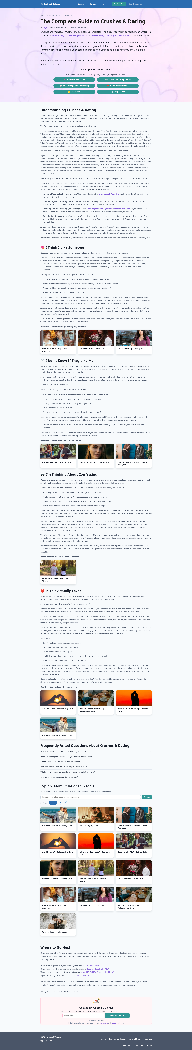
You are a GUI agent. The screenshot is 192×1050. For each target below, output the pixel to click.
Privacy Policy (103, 1023)
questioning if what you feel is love (110, 35)
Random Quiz (119, 4)
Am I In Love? (83, 975)
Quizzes (81, 4)
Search (147, 797)
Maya (45, 28)
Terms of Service (116, 1023)
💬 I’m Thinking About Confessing (74, 86)
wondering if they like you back (69, 35)
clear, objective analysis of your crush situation (108, 208)
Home (42, 15)
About (105, 4)
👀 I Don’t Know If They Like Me (117, 80)
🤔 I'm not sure (74, 92)
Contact (148, 1039)
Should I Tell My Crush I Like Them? (97, 972)
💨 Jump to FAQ (118, 92)
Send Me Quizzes (117, 1015)
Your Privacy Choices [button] (143, 1045)
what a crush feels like (108, 194)
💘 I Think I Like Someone (74, 80)
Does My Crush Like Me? (98, 969)
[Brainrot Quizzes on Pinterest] (41, 1041)
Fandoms (93, 4)
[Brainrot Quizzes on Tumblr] (51, 1041)
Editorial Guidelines (117, 1039)
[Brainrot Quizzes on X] (46, 1041)
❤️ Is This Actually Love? (117, 86)
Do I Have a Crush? (91, 965)
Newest (63, 803)
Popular (53, 803)
